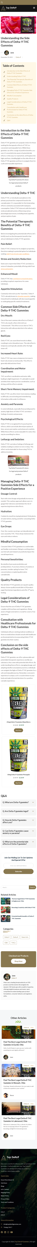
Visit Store (4, 1183)
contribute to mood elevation (22, 279)
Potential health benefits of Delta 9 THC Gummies (23, 917)
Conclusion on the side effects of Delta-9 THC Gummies (20, 116)
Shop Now (18, 961)
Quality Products (12, 99)
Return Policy (5, 1196)
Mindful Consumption (14, 96)
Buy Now (18, 730)
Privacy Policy (5, 1199)
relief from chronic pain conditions (17, 254)
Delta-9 (14, 978)
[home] (8, 8)
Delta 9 (6, 937)
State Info (25, 937)
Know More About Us (7, 1180)
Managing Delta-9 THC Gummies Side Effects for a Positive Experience (19, 91)
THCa (13, 943)
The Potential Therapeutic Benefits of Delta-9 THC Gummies (20, 80)
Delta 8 (15, 937)
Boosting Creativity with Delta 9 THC (23, 907)
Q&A (8, 120)
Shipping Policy (5, 1192)
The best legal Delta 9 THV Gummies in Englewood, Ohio (23, 900)
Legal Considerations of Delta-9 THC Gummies (19, 103)
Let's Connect (5, 1189)
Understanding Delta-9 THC (16, 76)
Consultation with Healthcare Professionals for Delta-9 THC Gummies (17, 109)
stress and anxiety (7, 269)
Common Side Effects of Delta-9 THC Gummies (19, 86)
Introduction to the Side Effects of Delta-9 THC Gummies (18, 72)
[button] (34, 8)
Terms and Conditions (7, 1202)
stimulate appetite (23, 296)
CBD (6, 943)
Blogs (2, 1186)
